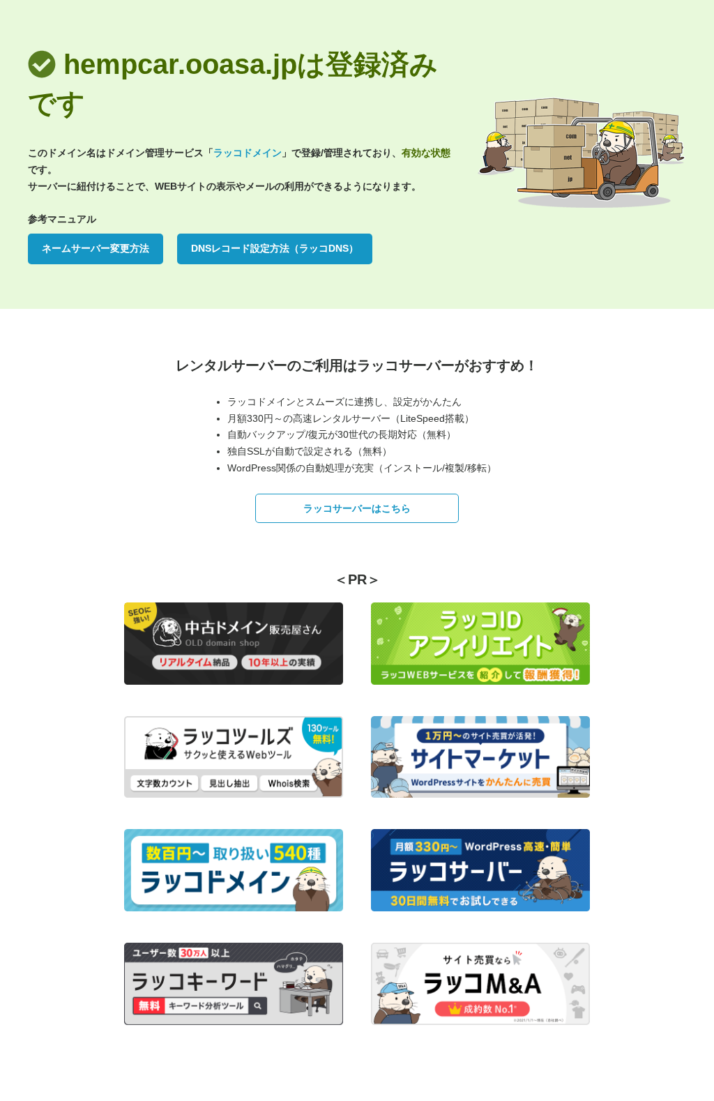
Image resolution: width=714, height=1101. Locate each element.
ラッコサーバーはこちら (357, 508)
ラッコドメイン (247, 152)
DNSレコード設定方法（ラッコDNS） (274, 248)
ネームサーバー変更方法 (95, 248)
